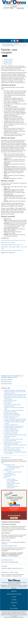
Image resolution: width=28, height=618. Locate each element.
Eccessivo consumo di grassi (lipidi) (12, 414)
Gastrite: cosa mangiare (9, 417)
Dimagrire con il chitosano (10, 411)
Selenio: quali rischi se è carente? (12, 449)
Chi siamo (14, 597)
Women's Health (11, 482)
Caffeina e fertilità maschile (10, 400)
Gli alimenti (16, 44)
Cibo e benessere (8, 401)
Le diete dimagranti (8, 473)
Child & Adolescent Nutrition (13, 483)
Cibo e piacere (7, 403)
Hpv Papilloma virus (7, 560)
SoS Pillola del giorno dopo (9, 546)
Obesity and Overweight (12, 486)
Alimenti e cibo (7, 470)
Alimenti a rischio (8, 62)
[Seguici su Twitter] (14, 40)
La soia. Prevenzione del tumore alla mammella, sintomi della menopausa (15, 435)
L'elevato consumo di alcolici (10, 433)
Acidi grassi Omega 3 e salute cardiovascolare (14, 390)
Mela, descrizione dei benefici (11, 443)
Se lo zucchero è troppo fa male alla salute (14, 447)
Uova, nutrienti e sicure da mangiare (12, 450)
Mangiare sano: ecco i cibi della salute (13, 442)
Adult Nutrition (10, 485)
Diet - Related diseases (12, 480)
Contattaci (14, 599)
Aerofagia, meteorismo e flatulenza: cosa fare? (11, 250)
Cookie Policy (14, 602)
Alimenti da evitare (8, 61)
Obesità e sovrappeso (9, 469)
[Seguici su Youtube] (17, 40)
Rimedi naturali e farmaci (10, 474)
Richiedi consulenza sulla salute (14, 594)
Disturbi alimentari (6, 381)
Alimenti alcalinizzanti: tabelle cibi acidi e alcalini (15, 394)
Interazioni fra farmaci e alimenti (11, 430)
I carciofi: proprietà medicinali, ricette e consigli (15, 419)
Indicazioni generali (8, 59)
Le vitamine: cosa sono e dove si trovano (13, 439)
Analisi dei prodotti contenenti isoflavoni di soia (14, 396)
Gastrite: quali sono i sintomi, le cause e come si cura (13, 240)
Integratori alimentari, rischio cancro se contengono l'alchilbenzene (13, 428)
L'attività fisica (7, 476)
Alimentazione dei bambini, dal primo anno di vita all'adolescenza (15, 466)
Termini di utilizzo (14, 608)
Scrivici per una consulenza (8, 542)
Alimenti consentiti (8, 64)
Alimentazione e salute (9, 464)
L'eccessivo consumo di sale (10, 432)
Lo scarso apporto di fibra (10, 440)
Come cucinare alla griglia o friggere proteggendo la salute (12, 405)
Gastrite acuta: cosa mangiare (8, 242)
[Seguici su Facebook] (11, 40)
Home (3, 41)
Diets (5, 477)
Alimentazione (9, 44)
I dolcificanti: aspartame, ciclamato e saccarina (15, 420)
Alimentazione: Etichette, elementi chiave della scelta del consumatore (14, 392)
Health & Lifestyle (11, 479)
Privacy (14, 605)
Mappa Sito (14, 591)
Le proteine (7, 437)
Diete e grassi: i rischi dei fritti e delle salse (14, 410)
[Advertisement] (14, 24)
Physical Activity (10, 487)
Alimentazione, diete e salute (10, 572)
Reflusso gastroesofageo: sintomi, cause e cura (12, 244)
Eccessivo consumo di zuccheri (11, 416)
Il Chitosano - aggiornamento (11, 424)
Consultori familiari (6, 383)
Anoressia (4, 566)
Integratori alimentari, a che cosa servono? (14, 426)
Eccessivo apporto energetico (11, 413)
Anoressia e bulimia (6, 379)
